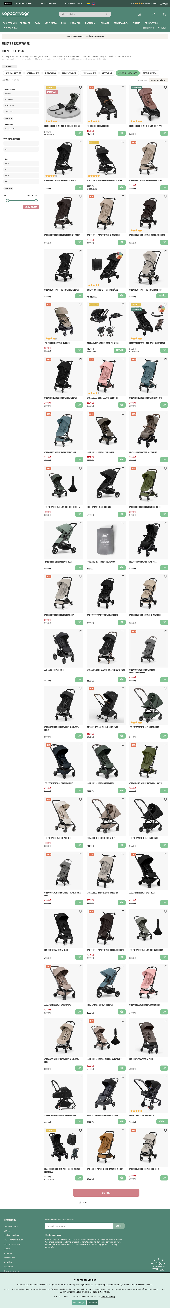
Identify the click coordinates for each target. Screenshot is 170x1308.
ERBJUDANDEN (121, 23)
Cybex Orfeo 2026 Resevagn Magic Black (60, 180)
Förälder (75, 23)
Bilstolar (25, 23)
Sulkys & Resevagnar (95, 36)
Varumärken (11, 27)
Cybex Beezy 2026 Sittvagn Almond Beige (145, 615)
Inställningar (78, 1302)
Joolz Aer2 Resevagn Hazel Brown (100, 452)
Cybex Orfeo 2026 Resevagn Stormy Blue (60, 452)
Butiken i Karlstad (12, 1235)
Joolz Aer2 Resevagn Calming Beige (58, 838)
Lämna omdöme (11, 1226)
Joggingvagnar (69, 73)
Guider (7, 1248)
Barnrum (90, 23)
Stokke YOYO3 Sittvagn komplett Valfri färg (104, 180)
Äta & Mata (50, 23)
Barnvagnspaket (13, 73)
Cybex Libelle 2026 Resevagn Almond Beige (103, 235)
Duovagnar (50, 73)
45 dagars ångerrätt (73, 4)
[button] (150, 3)
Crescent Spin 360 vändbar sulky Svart (102, 727)
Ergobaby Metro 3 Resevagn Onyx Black (102, 1115)
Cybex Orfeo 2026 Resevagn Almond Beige (145, 180)
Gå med (118, 1226)
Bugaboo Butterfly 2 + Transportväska (102, 289)
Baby (37, 23)
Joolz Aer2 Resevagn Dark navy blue (58, 783)
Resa (63, 23)
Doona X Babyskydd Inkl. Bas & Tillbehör (102, 343)
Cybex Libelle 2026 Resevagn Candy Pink (102, 398)
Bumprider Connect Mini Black (56, 950)
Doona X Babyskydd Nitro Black (141, 1115)
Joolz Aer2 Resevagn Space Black (142, 892)
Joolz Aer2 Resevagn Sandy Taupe (57, 1004)
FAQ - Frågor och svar (13, 1239)
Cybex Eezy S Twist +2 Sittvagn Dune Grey (145, 289)
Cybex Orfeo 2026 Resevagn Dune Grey (59, 615)
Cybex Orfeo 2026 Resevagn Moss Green (145, 507)
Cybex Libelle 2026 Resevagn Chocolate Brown (105, 950)
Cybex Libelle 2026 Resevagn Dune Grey (102, 892)
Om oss (7, 1231)
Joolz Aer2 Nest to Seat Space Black (143, 838)
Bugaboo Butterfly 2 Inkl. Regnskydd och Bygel (63, 126)
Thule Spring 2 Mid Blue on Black (100, 1004)
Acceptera (92, 1302)
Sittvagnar (107, 73)
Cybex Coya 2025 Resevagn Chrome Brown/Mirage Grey (142, 671)
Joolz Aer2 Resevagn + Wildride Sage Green (146, 950)
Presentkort (147, 27)
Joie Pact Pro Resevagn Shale (98, 126)
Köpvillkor (8, 1262)
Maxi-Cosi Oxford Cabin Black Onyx (142, 561)
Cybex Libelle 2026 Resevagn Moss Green (145, 783)
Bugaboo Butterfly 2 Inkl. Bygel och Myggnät (147, 343)
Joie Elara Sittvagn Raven (54, 669)
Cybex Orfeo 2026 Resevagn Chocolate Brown (62, 235)
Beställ (119, 350)
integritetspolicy (108, 1296)
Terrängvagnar (150, 73)
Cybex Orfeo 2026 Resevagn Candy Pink (144, 1004)
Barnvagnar (10, 23)
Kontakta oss (9, 1257)
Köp (79, 133)
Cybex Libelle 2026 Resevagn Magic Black (60, 398)
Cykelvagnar (33, 73)
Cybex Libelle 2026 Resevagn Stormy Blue (145, 398)
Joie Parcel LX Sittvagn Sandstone (57, 343)
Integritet (8, 1253)
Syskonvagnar (89, 73)
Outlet (136, 23)
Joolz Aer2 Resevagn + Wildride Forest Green (62, 507)
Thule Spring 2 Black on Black (99, 507)
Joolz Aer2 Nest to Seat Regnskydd (101, 561)
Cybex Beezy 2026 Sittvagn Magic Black (102, 615)
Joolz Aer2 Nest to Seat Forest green (144, 727)
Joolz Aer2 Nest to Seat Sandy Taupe (101, 838)
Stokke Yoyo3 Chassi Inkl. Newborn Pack (60, 1115)
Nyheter (162, 27)
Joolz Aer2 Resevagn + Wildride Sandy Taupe (104, 1059)
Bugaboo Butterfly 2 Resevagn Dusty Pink (145, 126)
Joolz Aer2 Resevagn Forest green (100, 783)
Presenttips (151, 23)
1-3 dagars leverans (24, 4)
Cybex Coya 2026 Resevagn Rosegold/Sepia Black (106, 669)
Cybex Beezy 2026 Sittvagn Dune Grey (144, 1169)
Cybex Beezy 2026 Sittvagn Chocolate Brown (147, 235)
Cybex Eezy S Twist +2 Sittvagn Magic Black (61, 289)
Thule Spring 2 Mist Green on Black (58, 561)
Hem (68, 36)
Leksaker (104, 23)
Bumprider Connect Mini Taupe (141, 1059)
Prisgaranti (8, 1266)
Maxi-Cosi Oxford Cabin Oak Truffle (143, 452)
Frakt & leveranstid (12, 1244)
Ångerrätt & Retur (12, 1271)
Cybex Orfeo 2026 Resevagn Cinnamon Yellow (105, 1169)
